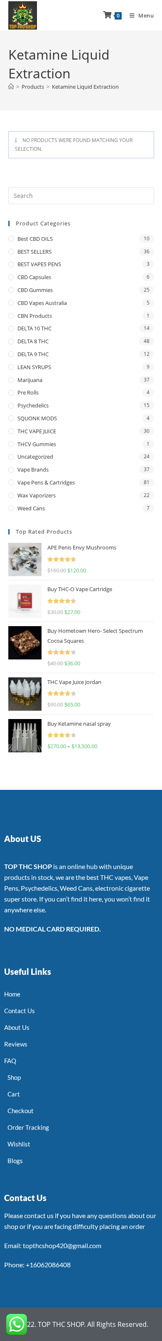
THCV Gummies (36, 444)
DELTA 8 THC (33, 341)
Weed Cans (31, 508)
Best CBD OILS (35, 238)
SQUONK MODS (37, 418)
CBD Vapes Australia (42, 303)
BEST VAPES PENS (39, 264)
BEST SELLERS (34, 251)
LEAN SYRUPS (34, 367)
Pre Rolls (28, 392)
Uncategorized (35, 456)
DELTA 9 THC (33, 354)
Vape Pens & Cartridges (46, 482)
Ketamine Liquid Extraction (85, 86)
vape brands (33, 469)
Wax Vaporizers (36, 495)
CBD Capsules (34, 277)
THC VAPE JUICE (36, 431)
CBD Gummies (35, 290)
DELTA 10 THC (34, 328)
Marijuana (29, 380)
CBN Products (34, 316)
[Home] (11, 86)
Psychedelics (33, 405)
